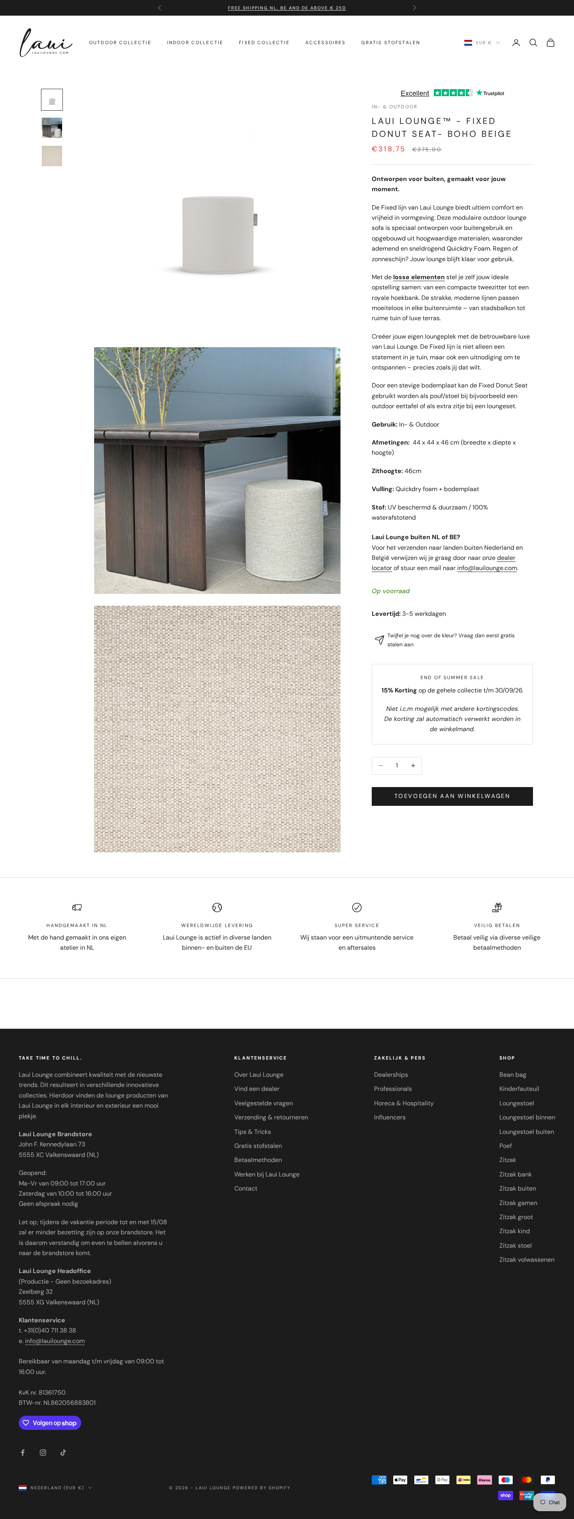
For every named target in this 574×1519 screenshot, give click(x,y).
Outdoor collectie (120, 42)
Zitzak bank (515, 1174)
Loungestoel (516, 1103)
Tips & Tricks (252, 1132)
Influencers (390, 1117)
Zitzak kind (514, 1231)
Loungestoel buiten (526, 1132)
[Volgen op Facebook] (23, 1452)
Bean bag (512, 1075)
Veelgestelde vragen (263, 1103)
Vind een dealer (257, 1089)
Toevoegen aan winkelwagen (452, 796)
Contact (245, 1188)
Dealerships (391, 1075)
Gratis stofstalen (390, 42)
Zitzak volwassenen (526, 1259)
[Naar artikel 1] (52, 100)
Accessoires (325, 42)
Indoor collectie (195, 42)
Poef (505, 1146)
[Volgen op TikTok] (63, 1452)
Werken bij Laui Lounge (266, 1174)
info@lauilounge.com (487, 568)
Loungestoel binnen (527, 1117)
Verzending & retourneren (271, 1117)
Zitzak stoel (515, 1245)
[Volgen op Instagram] (43, 1452)
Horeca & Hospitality (404, 1103)
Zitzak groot (516, 1217)
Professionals (393, 1089)
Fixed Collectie (264, 42)
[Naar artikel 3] (52, 156)
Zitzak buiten (517, 1188)
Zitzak (507, 1160)
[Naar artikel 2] (52, 128)
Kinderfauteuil (519, 1089)
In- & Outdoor (394, 107)
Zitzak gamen (518, 1203)
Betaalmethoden (258, 1160)
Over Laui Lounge (258, 1075)
